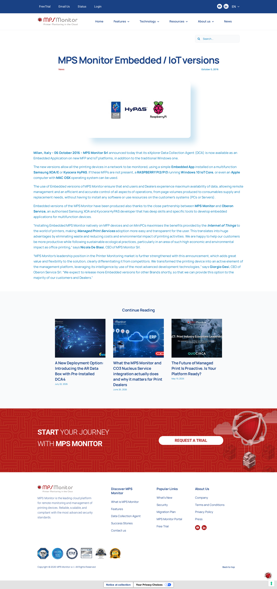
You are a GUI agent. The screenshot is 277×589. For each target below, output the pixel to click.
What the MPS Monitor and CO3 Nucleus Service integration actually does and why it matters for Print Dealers (137, 373)
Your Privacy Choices (149, 584)
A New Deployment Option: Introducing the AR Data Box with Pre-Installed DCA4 (79, 371)
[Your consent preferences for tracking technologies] (271, 583)
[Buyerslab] (86, 549)
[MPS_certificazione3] (72, 549)
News (62, 69)
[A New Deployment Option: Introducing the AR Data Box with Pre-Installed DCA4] (80, 338)
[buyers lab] (100, 549)
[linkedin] (226, 6)
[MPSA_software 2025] (115, 549)
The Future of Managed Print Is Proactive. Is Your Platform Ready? (194, 368)
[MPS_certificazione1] (43, 549)
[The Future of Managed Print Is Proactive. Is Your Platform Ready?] (197, 338)
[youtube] (219, 6)
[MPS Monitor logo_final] (58, 19)
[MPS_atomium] (268, 573)
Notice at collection (118, 584)
